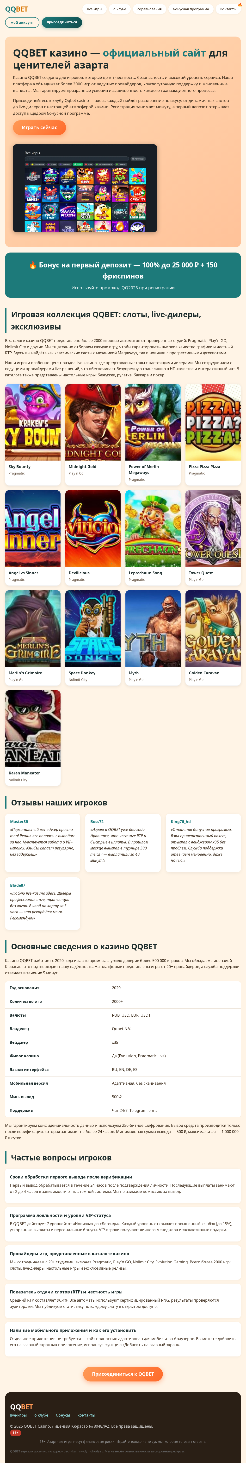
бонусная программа (191, 9)
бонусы (63, 1415)
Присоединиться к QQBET (123, 1374)
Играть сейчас (39, 127)
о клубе (119, 9)
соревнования (149, 9)
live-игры (94, 9)
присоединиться (62, 22)
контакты (228, 9)
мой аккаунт (22, 22)
